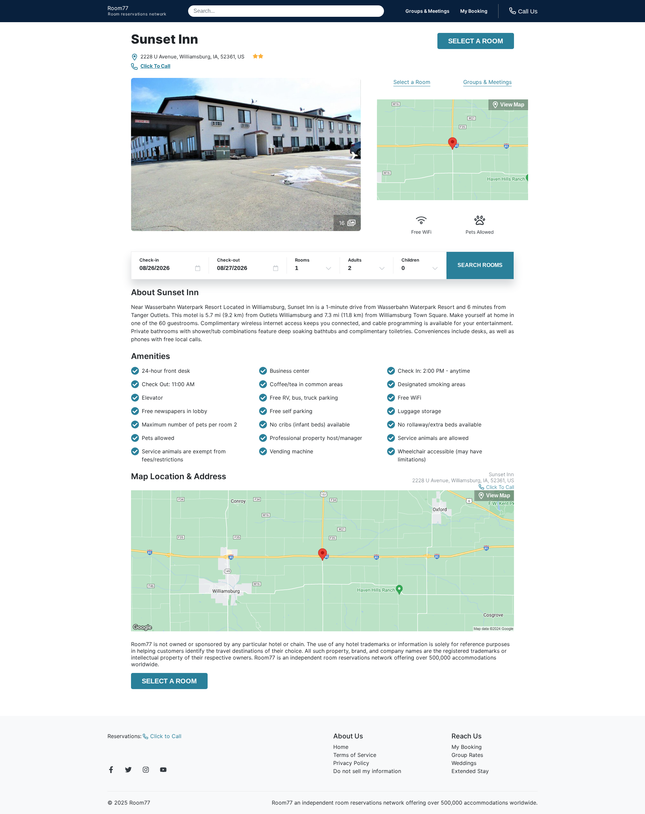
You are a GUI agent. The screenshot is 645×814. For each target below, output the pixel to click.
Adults (354, 260)
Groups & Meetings (427, 11)
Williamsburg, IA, (199, 56)
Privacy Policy (351, 763)
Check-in (149, 260)
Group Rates (467, 755)
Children (410, 260)
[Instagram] (145, 770)
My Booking (473, 11)
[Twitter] (128, 770)
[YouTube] (163, 770)
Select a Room (475, 41)
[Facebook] (111, 770)
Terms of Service (354, 755)
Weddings (464, 763)
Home (340, 746)
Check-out (228, 260)
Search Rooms (480, 265)
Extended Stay (470, 771)
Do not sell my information (367, 771)
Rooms (302, 260)
